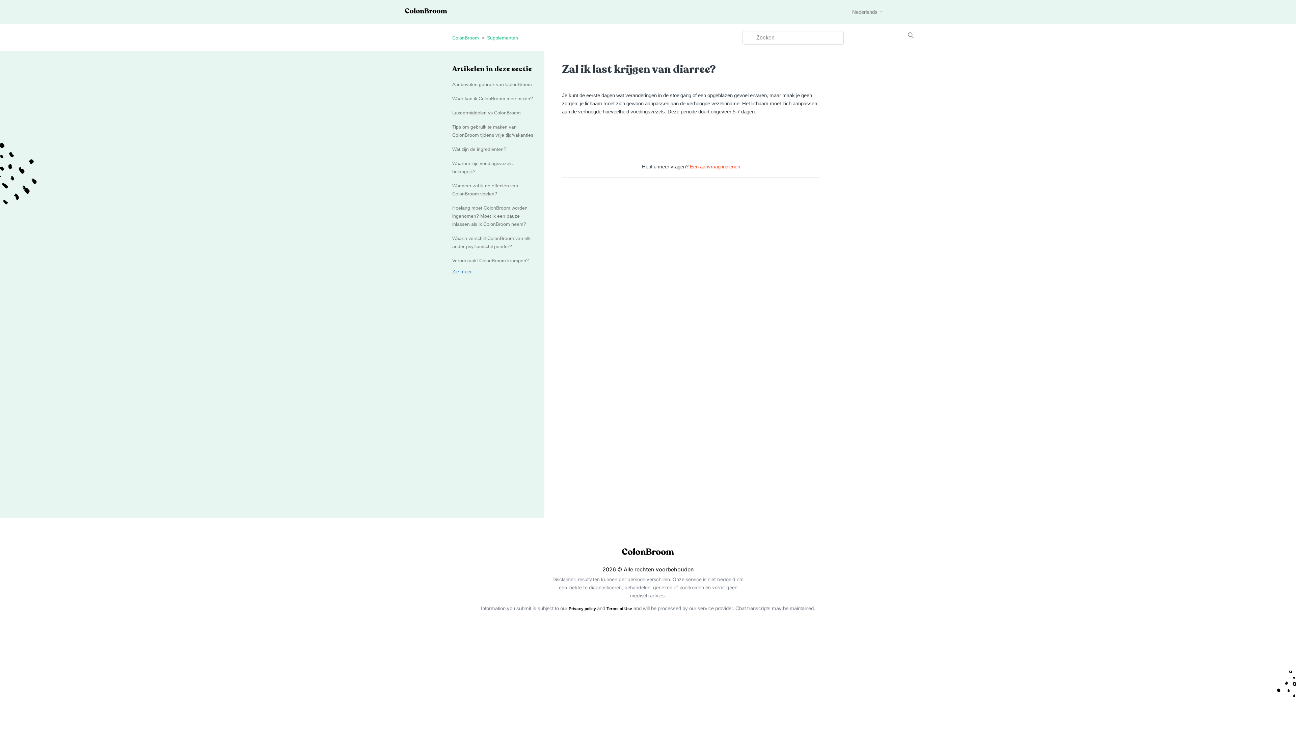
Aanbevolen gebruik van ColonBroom (492, 84)
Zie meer (462, 271)
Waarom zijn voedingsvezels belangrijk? (482, 167)
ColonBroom (465, 37)
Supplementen (502, 37)
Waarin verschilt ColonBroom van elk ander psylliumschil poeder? (491, 242)
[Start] (426, 12)
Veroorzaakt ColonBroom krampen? (490, 260)
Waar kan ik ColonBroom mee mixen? (492, 98)
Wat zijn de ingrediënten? (479, 149)
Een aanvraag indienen (715, 166)
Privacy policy (583, 608)
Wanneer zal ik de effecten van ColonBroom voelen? (485, 189)
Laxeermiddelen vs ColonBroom (486, 112)
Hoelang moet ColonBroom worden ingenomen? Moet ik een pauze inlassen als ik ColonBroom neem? (490, 216)
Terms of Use (619, 608)
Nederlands (865, 12)
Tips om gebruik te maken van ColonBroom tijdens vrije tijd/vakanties (492, 131)
